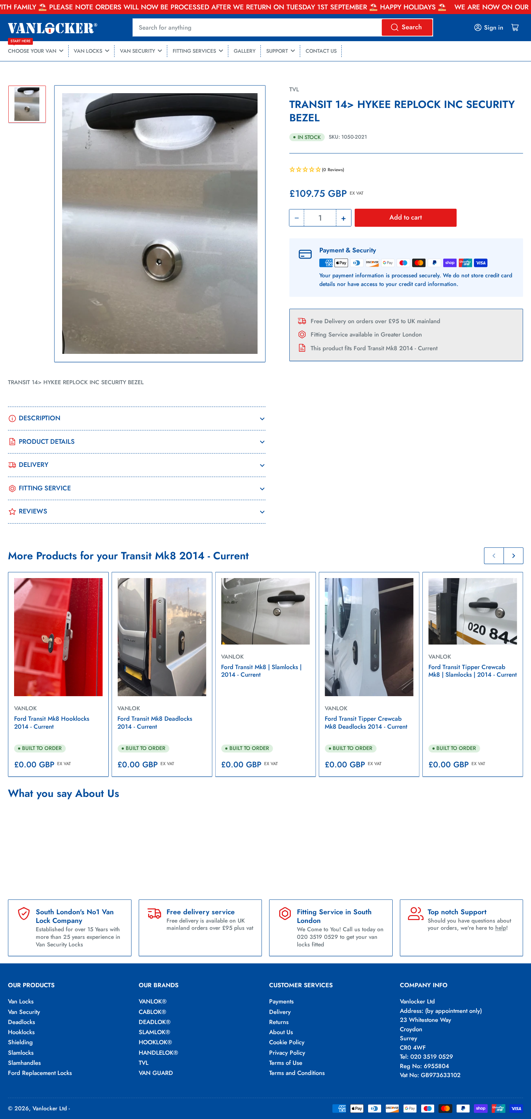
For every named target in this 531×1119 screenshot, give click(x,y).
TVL (294, 89)
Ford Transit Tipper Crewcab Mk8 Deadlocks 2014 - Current (366, 722)
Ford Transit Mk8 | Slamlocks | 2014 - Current (261, 671)
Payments (281, 1001)
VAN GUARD (156, 1072)
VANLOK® (153, 1001)
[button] (406, 170)
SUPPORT (277, 51)
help (500, 928)
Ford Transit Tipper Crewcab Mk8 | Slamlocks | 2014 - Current (472, 671)
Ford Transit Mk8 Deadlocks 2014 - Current (154, 722)
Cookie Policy (287, 1042)
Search (412, 27)
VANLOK (25, 708)
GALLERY (245, 51)
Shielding (20, 1042)
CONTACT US (321, 51)
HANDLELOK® (158, 1052)
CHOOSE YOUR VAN (32, 48)
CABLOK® (152, 1011)
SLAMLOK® (154, 1032)
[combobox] (282, 27)
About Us (281, 1032)
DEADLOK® (154, 1022)
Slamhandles (24, 1062)
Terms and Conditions (297, 1072)
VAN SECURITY (137, 51)
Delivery (280, 1011)
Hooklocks (21, 1032)
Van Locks (21, 1001)
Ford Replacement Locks (40, 1072)
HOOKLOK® (155, 1042)
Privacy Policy (287, 1052)
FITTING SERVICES (194, 51)
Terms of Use (285, 1062)
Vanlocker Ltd (50, 1108)
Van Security (24, 1011)
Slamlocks (21, 1052)
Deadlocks (21, 1022)
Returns (279, 1022)
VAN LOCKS (88, 51)
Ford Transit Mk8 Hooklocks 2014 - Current (51, 722)
